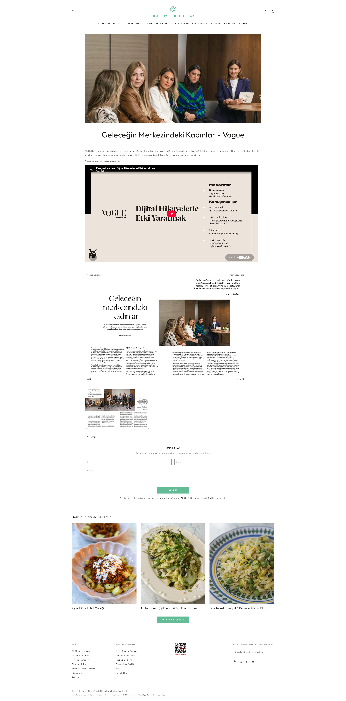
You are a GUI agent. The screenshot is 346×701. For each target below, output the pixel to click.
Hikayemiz (77, 673)
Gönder (173, 490)
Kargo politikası (159, 695)
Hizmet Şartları (207, 498)
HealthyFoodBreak (86, 691)
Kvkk (118, 668)
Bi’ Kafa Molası (79, 664)
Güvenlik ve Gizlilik (125, 664)
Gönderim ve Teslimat (127, 655)
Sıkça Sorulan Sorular (127, 651)
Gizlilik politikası (129, 695)
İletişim (75, 677)
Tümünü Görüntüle (173, 620)
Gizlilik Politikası (188, 498)
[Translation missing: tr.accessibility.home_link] (173, 11)
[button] (73, 11)
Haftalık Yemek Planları (84, 668)
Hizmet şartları (144, 695)
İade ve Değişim (124, 659)
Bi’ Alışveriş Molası (81, 651)
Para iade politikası (112, 695)
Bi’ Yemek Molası (80, 655)
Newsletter (121, 673)
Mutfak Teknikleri (80, 659)
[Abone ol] (272, 652)
